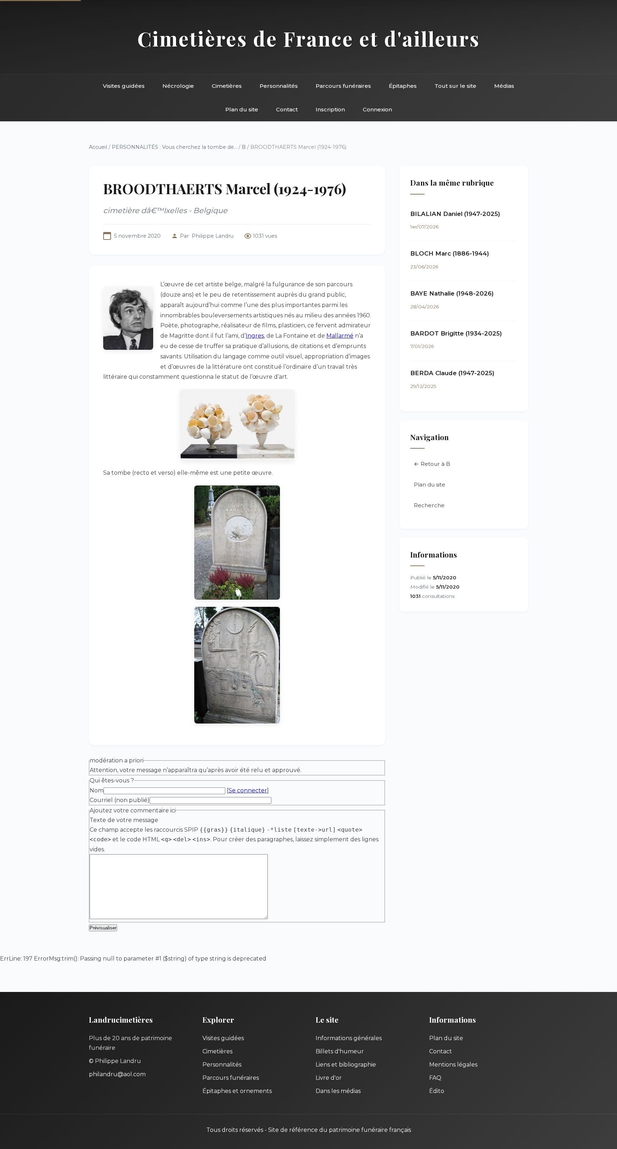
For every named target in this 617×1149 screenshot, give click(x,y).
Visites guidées (124, 85)
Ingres (255, 335)
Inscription (330, 109)
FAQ (435, 1077)
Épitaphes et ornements (237, 1091)
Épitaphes (403, 85)
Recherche (429, 505)
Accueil (98, 147)
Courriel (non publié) (120, 800)
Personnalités (279, 85)
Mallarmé (339, 335)
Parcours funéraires (343, 85)
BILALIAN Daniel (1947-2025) (455, 213)
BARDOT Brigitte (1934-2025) (456, 333)
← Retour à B (432, 463)
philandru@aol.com (117, 1074)
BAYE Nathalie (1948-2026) (452, 293)
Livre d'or (329, 1077)
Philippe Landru (213, 236)
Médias (504, 85)
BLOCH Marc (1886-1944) (449, 253)
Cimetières (227, 85)
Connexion (377, 109)
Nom (97, 790)
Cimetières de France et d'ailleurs (308, 38)
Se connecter (248, 790)
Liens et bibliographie (346, 1064)
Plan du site (241, 109)
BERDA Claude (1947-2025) (452, 373)
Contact (287, 109)
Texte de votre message (124, 820)
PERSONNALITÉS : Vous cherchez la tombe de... (174, 147)
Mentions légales (453, 1064)
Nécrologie (178, 85)
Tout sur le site (455, 85)
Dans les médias (338, 1091)
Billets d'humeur (340, 1051)
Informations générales (349, 1038)
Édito (436, 1091)
